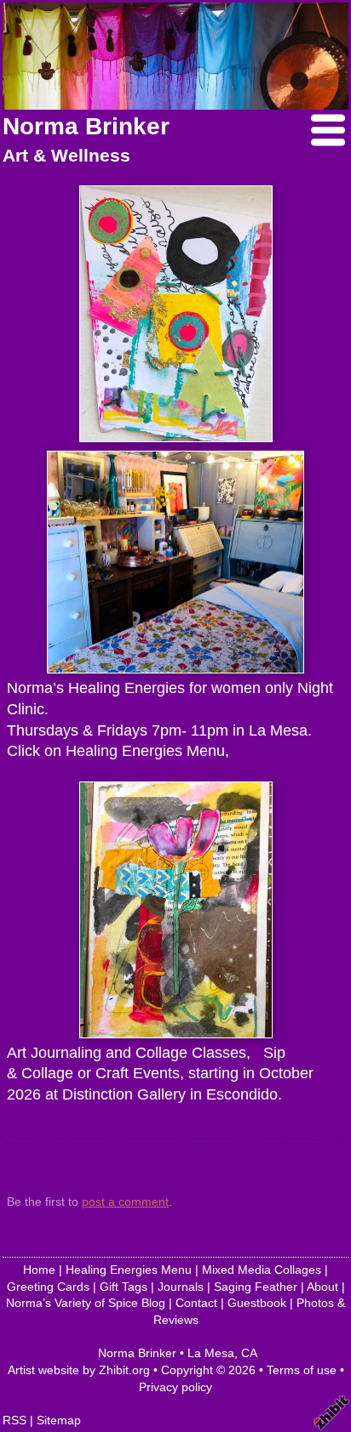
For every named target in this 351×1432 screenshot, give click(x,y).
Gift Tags (123, 1286)
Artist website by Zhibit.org (79, 1370)
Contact (196, 1303)
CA (249, 1353)
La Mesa (210, 1353)
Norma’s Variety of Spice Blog (85, 1303)
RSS (14, 1420)
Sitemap (59, 1420)
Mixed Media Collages (261, 1269)
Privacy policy (175, 1387)
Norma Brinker (86, 126)
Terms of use (302, 1370)
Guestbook (256, 1303)
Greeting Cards (48, 1286)
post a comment (125, 1201)
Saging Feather (255, 1286)
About (322, 1286)
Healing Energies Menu (129, 1269)
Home (39, 1269)
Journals (181, 1286)
